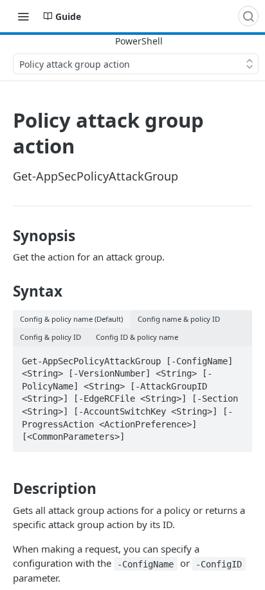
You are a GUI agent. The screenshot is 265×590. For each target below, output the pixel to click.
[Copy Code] (236, 357)
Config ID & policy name (137, 337)
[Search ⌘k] (248, 16)
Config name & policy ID (179, 319)
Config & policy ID (50, 337)
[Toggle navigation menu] (23, 16)
